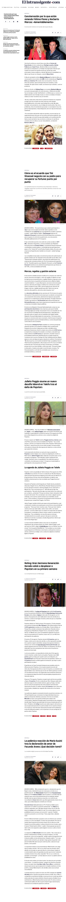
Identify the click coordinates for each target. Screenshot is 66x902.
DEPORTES (44, 7)
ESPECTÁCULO (53, 7)
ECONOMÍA (24, 7)
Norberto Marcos (45, 77)
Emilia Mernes (44, 526)
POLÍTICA (16, 7)
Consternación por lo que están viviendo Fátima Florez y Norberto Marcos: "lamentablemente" (11, 16)
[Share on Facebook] (52, 32)
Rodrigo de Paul (46, 356)
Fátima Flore (39, 89)
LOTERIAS (61, 7)
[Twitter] (9, 21)
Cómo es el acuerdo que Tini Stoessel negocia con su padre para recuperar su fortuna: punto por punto (11, 31)
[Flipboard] (13, 21)
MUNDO (37, 7)
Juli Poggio (35, 538)
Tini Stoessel (54, 356)
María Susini (44, 888)
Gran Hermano (42, 644)
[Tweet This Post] (55, 32)
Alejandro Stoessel (37, 356)
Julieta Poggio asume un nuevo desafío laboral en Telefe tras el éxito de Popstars (10, 38)
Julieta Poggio (43, 538)
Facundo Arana (36, 888)
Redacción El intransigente (31, 32)
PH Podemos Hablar (52, 888)
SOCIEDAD (31, 7)
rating (49, 716)
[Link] (58, 32)
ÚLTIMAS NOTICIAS (7, 7)
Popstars (43, 716)
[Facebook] (5, 21)
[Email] (17, 21)
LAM (42, 148)
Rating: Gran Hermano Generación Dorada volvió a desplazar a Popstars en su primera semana (11, 45)
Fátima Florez (36, 148)
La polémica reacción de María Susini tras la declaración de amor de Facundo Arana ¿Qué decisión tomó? (11, 52)
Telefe (28, 431)
